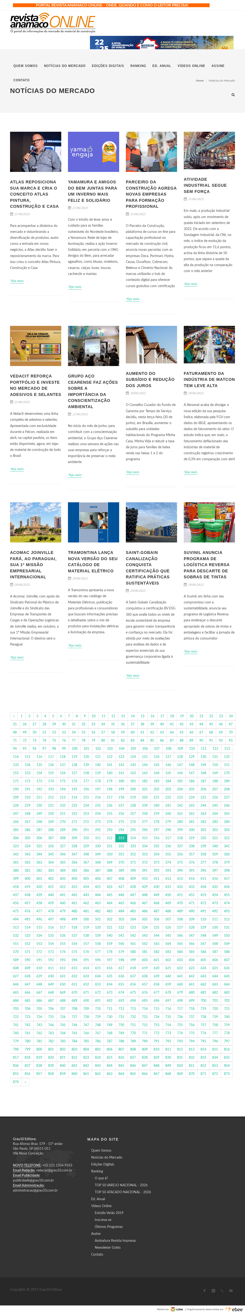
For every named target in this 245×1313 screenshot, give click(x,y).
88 (182, 740)
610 (39, 968)
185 (180, 781)
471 (192, 903)
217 (109, 797)
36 (123, 724)
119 (74, 757)
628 (27, 976)
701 (215, 1000)
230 (39, 805)
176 (74, 781)
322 (227, 838)
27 (34, 724)
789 (133, 1041)
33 (93, 724)
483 (109, 911)
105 (133, 748)
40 (162, 724)
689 (74, 1000)
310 (86, 838)
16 (152, 716)
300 (192, 830)
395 (192, 870)
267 (27, 822)
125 (145, 757)
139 (86, 765)
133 (16, 765)
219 (133, 797)
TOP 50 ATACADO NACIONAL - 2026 (123, 1192)
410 (145, 879)
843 (98, 1065)
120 (86, 757)
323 (16, 846)
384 (63, 870)
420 (39, 887)
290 (74, 830)
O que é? (101, 1178)
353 (145, 854)
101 (86, 748)
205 (192, 789)
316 (156, 838)
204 (180, 789)
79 (93, 740)
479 (63, 911)
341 (227, 846)
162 (133, 773)
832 (192, 1057)
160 (109, 773)
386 (86, 870)
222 (168, 797)
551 (16, 944)
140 (98, 765)
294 (121, 830)
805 (98, 1049)
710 (98, 1009)
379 (227, 862)
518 (74, 927)
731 (121, 1017)
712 (121, 1009)
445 (109, 895)
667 (39, 992)
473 (215, 903)
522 (121, 927)
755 (180, 1025)
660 (180, 984)
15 (143, 716)
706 (51, 1009)
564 (168, 944)
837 (27, 1065)
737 (192, 1017)
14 (133, 716)
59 (123, 732)
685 (27, 1000)
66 (191, 732)
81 (113, 740)
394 (180, 870)
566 (192, 944)
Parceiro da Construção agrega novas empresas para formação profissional (151, 194)
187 (203, 781)
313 (121, 838)
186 (192, 781)
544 (156, 935)
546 (180, 935)
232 (63, 805)
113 (227, 748)
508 (180, 919)
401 (39, 879)
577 (98, 952)
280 (180, 822)
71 (15, 740)
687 (51, 1000)
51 (44, 732)
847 (145, 1065)
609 (27, 968)
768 (109, 1033)
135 (39, 765)
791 (156, 1041)
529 (203, 927)
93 (231, 740)
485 (133, 911)
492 (215, 911)
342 (16, 854)
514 (27, 927)
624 (203, 968)
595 (86, 960)
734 (156, 1017)
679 (180, 992)
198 (109, 789)
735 (168, 1017)
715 (156, 1009)
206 (203, 789)
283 (215, 822)
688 (63, 1000)
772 (156, 1033)
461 (74, 903)
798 (16, 1049)
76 (64, 740)
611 (51, 968)
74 (44, 740)
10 (93, 716)
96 (34, 748)
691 (98, 1000)
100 (75, 748)
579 (121, 952)
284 (227, 822)
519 (86, 927)
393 (168, 870)
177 (86, 781)
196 (86, 789)
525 (156, 927)
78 (83, 740)
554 (51, 944)
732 (133, 1017)
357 (192, 854)
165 (168, 773)
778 (227, 1033)
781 (39, 1041)
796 (215, 1041)
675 (133, 992)
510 (203, 919)
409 (133, 879)
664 (227, 984)
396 (203, 870)
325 (39, 846)
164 (156, 773)
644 (215, 976)
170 (227, 773)
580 (133, 952)
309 (74, 838)
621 (168, 968)
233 (74, 805)
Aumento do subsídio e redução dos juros (150, 379)
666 (27, 992)
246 (227, 805)
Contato (97, 1254)
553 (39, 944)
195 (74, 789)
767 (98, 1033)
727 (74, 1017)
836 (16, 1065)
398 (227, 870)
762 (39, 1033)
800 (39, 1049)
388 (109, 870)
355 (168, 854)
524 (145, 927)
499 (74, 919)
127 (168, 757)
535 (51, 935)
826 (121, 1057)
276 (133, 822)
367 (86, 862)
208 (227, 789)
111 (203, 748)
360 (227, 854)
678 (168, 992)
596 (98, 960)
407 (109, 879)
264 (215, 813)
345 (51, 854)
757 (203, 1025)
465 (121, 903)
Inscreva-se (103, 1220)
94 (15, 748)
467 (145, 903)
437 (16, 895)
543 (145, 935)
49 (25, 732)
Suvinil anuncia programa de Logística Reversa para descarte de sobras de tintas (206, 564)
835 (227, 1057)
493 (227, 911)
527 (180, 927)
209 (16, 797)
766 (86, 1033)
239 (145, 805)
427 (121, 887)
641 (180, 976)
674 (121, 992)
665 (16, 992)
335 (156, 846)
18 (172, 716)
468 (156, 903)
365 (63, 862)
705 (39, 1009)
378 (215, 862)
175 (63, 781)
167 (192, 773)
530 (215, 927)
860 (74, 1074)
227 (227, 797)
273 (98, 822)
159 (98, 773)
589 (16, 960)
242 (180, 805)
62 (152, 732)
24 (231, 716)
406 (98, 879)
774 (180, 1033)
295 (133, 830)
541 (121, 935)
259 (156, 813)
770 (133, 1033)
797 (227, 1041)
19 (182, 716)
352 (133, 854)
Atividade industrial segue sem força (205, 185)
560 (121, 944)
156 (63, 773)
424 (86, 887)
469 (168, 903)
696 (156, 1000)
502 (109, 919)
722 (16, 1017)
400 (27, 879)
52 (54, 732)
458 (39, 903)
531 (227, 927)
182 (145, 781)
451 (180, 895)
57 (103, 732)
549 (215, 935)
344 (39, 854)
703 (16, 1009)
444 (98, 895)
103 (110, 748)
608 (16, 968)
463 (98, 903)
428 (133, 887)
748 (98, 1025)
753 (156, 1025)
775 (192, 1033)
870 (192, 1074)
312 (109, 838)
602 (168, 960)
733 (145, 1017)
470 (180, 903)
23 (221, 716)
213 (63, 797)
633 (86, 976)
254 (98, 813)
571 (27, 952)
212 (51, 797)
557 (86, 944)
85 (152, 740)
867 (156, 1074)
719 (203, 1009)
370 (121, 862)
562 (145, 944)
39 (152, 724)
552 (27, 944)
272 (86, 822)
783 (63, 1041)
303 (227, 830)
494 (16, 919)
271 (74, 822)
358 (203, 854)
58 (113, 732)
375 (180, 862)
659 (168, 984)
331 (109, 846)
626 (227, 968)
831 (180, 1057)
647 (27, 984)
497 (51, 919)
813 (192, 1049)
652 (86, 984)
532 (16, 935)
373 (156, 862)
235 (98, 805)
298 (168, 830)
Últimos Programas (109, 1227)
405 (86, 879)
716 (168, 1009)
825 (109, 1057)
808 (133, 1049)
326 (51, 846)
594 (74, 960)
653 (98, 984)
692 (109, 1000)
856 (27, 1074)
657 (145, 984)
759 (227, 1025)
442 (74, 895)
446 (121, 895)
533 (27, 935)
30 (64, 724)
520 (98, 927)
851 (192, 1065)
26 (25, 724)
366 (74, 862)
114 (16, 757)
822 (74, 1057)
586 (203, 952)
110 (192, 748)
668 (51, 992)
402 (51, 879)
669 (63, 992)
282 (203, 822)
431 (168, 887)
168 (203, 773)
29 (54, 724)
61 (142, 732)
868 (168, 1074)
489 (180, 911)
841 (74, 1065)
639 (156, 976)
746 (74, 1025)
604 (192, 960)
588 (227, 952)
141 (109, 765)
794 (192, 1041)
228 (16, 805)
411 (156, 879)
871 (203, 1074)
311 (98, 838)
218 (121, 797)
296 (145, 830)
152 (16, 773)
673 (109, 992)
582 (156, 952)
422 (63, 887)
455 (227, 895)
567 (203, 944)
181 (133, 781)
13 (123, 716)
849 (168, 1065)
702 (227, 1000)
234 (86, 805)
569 (227, 944)
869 (180, 1074)
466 (133, 903)
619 (145, 968)
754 (168, 1025)
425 (98, 887)
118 (63, 757)
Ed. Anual (98, 1199)
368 (98, 862)
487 (156, 911)
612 (63, 968)
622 (180, 968)
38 (142, 724)
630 (51, 976)
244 (203, 805)
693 (121, 1000)
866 (145, 1074)
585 (192, 952)
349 (98, 854)
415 (203, 879)
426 (109, 887)
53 (64, 732)
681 (203, 992)
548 (203, 935)
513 (16, 927)
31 (74, 724)
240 (156, 805)
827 (133, 1057)
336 (168, 846)
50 (34, 732)
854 (227, 1065)
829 (156, 1057)
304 (16, 838)
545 (168, 935)
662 (203, 984)
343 (27, 854)
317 (168, 838)
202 (156, 789)
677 (156, 992)
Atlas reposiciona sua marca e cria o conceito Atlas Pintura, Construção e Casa (34, 194)
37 (132, 724)
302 (215, 830)
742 (27, 1025)
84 (142, 740)
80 (103, 740)
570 (16, 952)
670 (74, 992)
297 (156, 830)
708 (74, 1009)
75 (54, 740)
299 (180, 830)
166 (180, 773)
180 (121, 781)
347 (74, 854)
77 (74, 740)
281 (192, 822)
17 (162, 716)
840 (63, 1065)
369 (109, 862)
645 (227, 976)
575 (74, 952)
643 (203, 976)
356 (180, 854)
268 (39, 822)
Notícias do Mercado (106, 1157)
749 (109, 1025)
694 (133, 1000)
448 (145, 895)
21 (201, 716)
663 (215, 984)
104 (121, 748)
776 (203, 1033)
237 (121, 805)
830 (168, 1057)
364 (51, 862)
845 (121, 1065)
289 (63, 830)
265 (227, 813)
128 (180, 757)
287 (39, 830)
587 (215, 952)
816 (227, 1049)
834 (215, 1057)
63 (162, 732)
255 (109, 813)
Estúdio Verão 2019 (109, 1213)
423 (74, 887)
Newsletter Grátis (108, 1247)
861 (86, 1074)
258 (145, 813)
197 (98, 789)
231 (51, 805)
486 (145, 911)
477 (39, 911)
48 (15, 732)
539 (98, 935)
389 (121, 870)
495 (27, 919)
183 (156, 781)
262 (192, 813)
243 (192, 805)
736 (180, 1017)
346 (63, 854)
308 (63, 838)
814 (203, 1049)
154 (39, 773)
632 (74, 976)
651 (74, 984)
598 (121, 960)
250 (51, 813)
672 (98, 992)
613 (74, 968)
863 (109, 1074)
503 (121, 919)
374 (168, 862)
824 (98, 1057)
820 (51, 1057)
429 (145, 887)
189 (227, 781)
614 (86, 968)
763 (51, 1033)
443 (86, 895)
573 (51, 952)
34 (103, 724)
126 (156, 757)
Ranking (97, 1171)
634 (98, 976)
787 (109, 1041)
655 (121, 984)
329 (86, 846)
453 (203, 895)
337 (180, 846)
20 (192, 716)
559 (109, 944)
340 (215, 846)
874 (16, 1082)
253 (86, 813)
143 (133, 765)
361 (16, 862)
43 (191, 724)
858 (51, 1074)
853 (215, 1065)
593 (63, 960)
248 (27, 813)
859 (63, 1074)
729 (98, 1017)
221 (156, 797)
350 (109, 854)
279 (168, 822)
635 (109, 976)
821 (63, 1057)
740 (227, 1017)
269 (51, 822)
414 (192, 879)
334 (145, 846)
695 (145, 1000)
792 (168, 1041)
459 (51, 903)
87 (172, 740)
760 (16, 1033)
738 (203, 1017)
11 (103, 716)
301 (203, 830)
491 (203, 911)
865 (133, 1074)
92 (221, 740)
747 (86, 1025)
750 (121, 1025)
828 (145, 1057)
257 (133, 813)
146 (168, 765)
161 (121, 773)
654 (109, 984)
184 (168, 781)
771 (145, 1033)
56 (93, 732)
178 (98, 781)
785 (86, 1041)
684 (16, 1000)
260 (168, 813)
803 (74, 1049)
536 (63, 935)
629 (39, 976)
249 (39, 813)
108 (168, 748)
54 (74, 732)
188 (215, 781)
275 (121, 822)
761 (27, 1033)
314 (133, 838)
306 (39, 838)
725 (51, 1017)
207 (215, 789)
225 (203, 797)
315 (145, 838)
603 (180, 960)
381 (27, 870)
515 (39, 927)
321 (215, 838)
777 (215, 1033)
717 (180, 1009)
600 (145, 960)
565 (180, 944)
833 (203, 1057)
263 (203, 813)
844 (109, 1065)
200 (133, 789)
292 (98, 830)
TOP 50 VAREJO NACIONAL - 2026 (121, 1185)
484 (121, 911)
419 (27, 887)
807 (121, 1049)
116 (39, 757)
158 (86, 773)
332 (121, 846)
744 (51, 1025)
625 (215, 968)
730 (109, 1017)
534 (39, 935)
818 (27, 1057)
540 (109, 935)
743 (39, 1025)
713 (133, 1009)
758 (215, 1025)
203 (168, 789)
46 (221, 724)
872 (215, 1074)
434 (203, 887)
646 (16, 984)
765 (74, 1033)
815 (215, 1049)
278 (156, 822)
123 (121, 757)
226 (215, 797)
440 (51, 895)
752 (145, 1025)
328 (74, 846)
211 (39, 797)
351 (121, 854)
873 (227, 1074)
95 (25, 748)
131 (215, 757)
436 (227, 887)
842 (86, 1065)
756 (192, 1025)
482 (98, 911)
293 (109, 830)
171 (16, 781)
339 (203, 846)
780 (27, 1041)
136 (51, 765)
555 (63, 944)
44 (201, 724)
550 (227, 935)
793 (180, 1041)
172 (27, 781)
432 (180, 887)
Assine (95, 1234)
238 (133, 805)
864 (121, 1074)
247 (16, 813)
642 (192, 976)
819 (39, 1057)
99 (64, 748)
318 (180, 838)
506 (156, 919)
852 (203, 1065)
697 (168, 1000)
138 (74, 765)
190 (16, 789)
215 (86, 797)
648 (39, 984)
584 (180, 952)
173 (39, 781)
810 (156, 1049)
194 (63, 789)
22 (211, 716)
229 (27, 805)
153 (27, 773)
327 (63, 846)
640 (168, 976)
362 (27, 862)
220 (145, 797)
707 (63, 1009)
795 (203, 1041)
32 (83, 724)
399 (16, 879)
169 (215, 773)
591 (39, 960)
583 (168, 952)
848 (156, 1065)
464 (109, 903)
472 (203, 903)
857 (39, 1074)
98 (54, 748)
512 (227, 919)
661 (192, 984)
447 (133, 895)
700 (203, 1000)
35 (113, 724)
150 (215, 765)
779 (16, 1041)
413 (180, 879)
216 (98, 797)
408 (121, 879)
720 (215, 1009)
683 (227, 992)
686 (39, 1000)
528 (192, 927)
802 (63, 1049)
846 (133, 1065)
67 (201, 732)
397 (215, 870)
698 (180, 1000)
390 (133, 870)
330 (98, 846)
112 (215, 748)
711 (109, 1009)
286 (27, 830)
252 (74, 813)
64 (172, 732)
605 (203, 960)
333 (133, 846)
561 (133, 944)
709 (86, 1009)
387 (98, 870)
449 (156, 895)
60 (132, 732)
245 (215, 805)
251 (63, 813)
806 (109, 1049)
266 (16, 822)
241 (168, 805)
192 (39, 789)
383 (51, 870)
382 (39, 870)
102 (98, 748)
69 (221, 732)
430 (156, 887)
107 (157, 748)
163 (145, 773)
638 (145, 976)
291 (86, 830)
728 (86, 1017)
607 (227, 960)
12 (113, 716)
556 (74, 944)
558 (98, 944)
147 (180, 765)
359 (215, 854)
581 (145, 952)
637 (133, 976)
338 (192, 846)
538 (86, 935)
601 (156, 960)
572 (39, 952)
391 (145, 870)
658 (156, 984)
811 (168, 1049)
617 (121, 968)
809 (145, 1049)
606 (215, 960)
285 (16, 830)
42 (182, 724)
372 (145, 862)
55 (83, 732)
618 (133, 968)
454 (215, 895)
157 (74, 773)
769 (121, 1033)
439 (39, 895)
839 (51, 1065)
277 (145, 822)
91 (211, 740)
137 (63, 765)
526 (168, 927)
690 (86, 1000)
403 (63, 879)
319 (192, 838)
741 (16, 1025)
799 (27, 1049)
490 (192, 911)
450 (168, 895)
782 (51, 1041)
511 (215, 919)
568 (215, 944)
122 (109, 757)
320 (203, 838)
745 (63, 1025)
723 (27, 1017)
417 (227, 879)
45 (211, 724)
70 (231, 732)
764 (63, 1033)
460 (63, 903)
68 (211, 732)
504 (133, 919)
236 (109, 805)
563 (156, 944)
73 (34, 740)
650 (63, 984)
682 (215, 992)
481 (86, 911)
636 (121, 976)
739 (215, 1017)
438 (27, 895)
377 (203, 862)
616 (109, 968)
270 (63, 822)
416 (215, 879)
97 (44, 748)
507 (168, 919)
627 (16, 976)
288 (51, 830)
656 (133, 984)
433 (192, 887)
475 (16, 911)
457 (27, 903)
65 (182, 732)
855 (16, 1074)
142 (121, 765)
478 (51, 911)
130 (203, 757)
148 (192, 765)
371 (133, 862)
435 (215, 887)
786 (98, 1041)
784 (74, 1041)
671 (86, 992)
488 (168, 911)
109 (180, 748)
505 (145, 919)
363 (39, 862)
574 (63, 952)
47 (231, 724)
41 (172, 724)
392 (156, 870)
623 (192, 968)
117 (51, 757)
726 (63, 1017)
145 (156, 765)
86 (162, 740)
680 (192, 992)
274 (109, 822)
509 (192, 919)
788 (121, 1041)
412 (168, 879)
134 (27, 765)
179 (109, 781)
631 (63, 976)
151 (227, 765)
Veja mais (17, 281)
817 (16, 1057)
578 (109, 952)
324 (27, 846)
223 (180, 797)
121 (98, 757)
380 (16, 870)
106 (145, 748)
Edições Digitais (102, 1164)
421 (51, 887)
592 (51, 960)
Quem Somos (101, 1150)
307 (51, 838)
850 (180, 1065)
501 (98, 919)
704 (27, 1009)
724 (39, 1017)
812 (180, 1049)
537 (74, 935)
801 (51, 1049)
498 (63, 919)
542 (133, 935)
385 (74, 870)
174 (51, 781)
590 (27, 960)
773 (168, 1033)
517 (63, 927)
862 (98, 1074)
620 (156, 968)
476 (27, 911)
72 (25, 740)
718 (192, 1009)
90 (201, 740)
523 (133, 927)
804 (86, 1049)
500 (86, 919)
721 (227, 1009)
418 (16, 887)
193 (51, 789)
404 (74, 879)
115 (27, 757)
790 (145, 1041)
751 (133, 1025)
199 (121, 789)
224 (192, 797)
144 (145, 765)
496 (39, 919)
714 (145, 1009)
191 (27, 789)
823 (86, 1057)
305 (27, 838)
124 (133, 757)
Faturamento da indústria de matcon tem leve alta (209, 379)
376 (192, 862)
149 (203, 765)
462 (86, 903)
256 (121, 813)
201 (145, 789)
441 (63, 895)
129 (192, 757)
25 (15, 724)
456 (16, 903)
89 (191, 740)
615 (98, 968)
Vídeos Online (101, 1206)
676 (145, 992)
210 (27, 797)
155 (51, 773)
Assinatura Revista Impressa (115, 1240)
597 (109, 960)
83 (132, 740)
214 (74, 797)
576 (86, 952)
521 (109, 927)
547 (192, 935)
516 (51, 927)
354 (156, 854)
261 (180, 813)
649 (51, 984)
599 (133, 960)
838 (39, 1065)
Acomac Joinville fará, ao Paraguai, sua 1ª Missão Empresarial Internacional (33, 564)
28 (44, 724)
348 (86, 854)
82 (123, 740)
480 (74, 911)
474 (227, 903)
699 (192, 1000)
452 (192, 895)
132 (227, 757)
